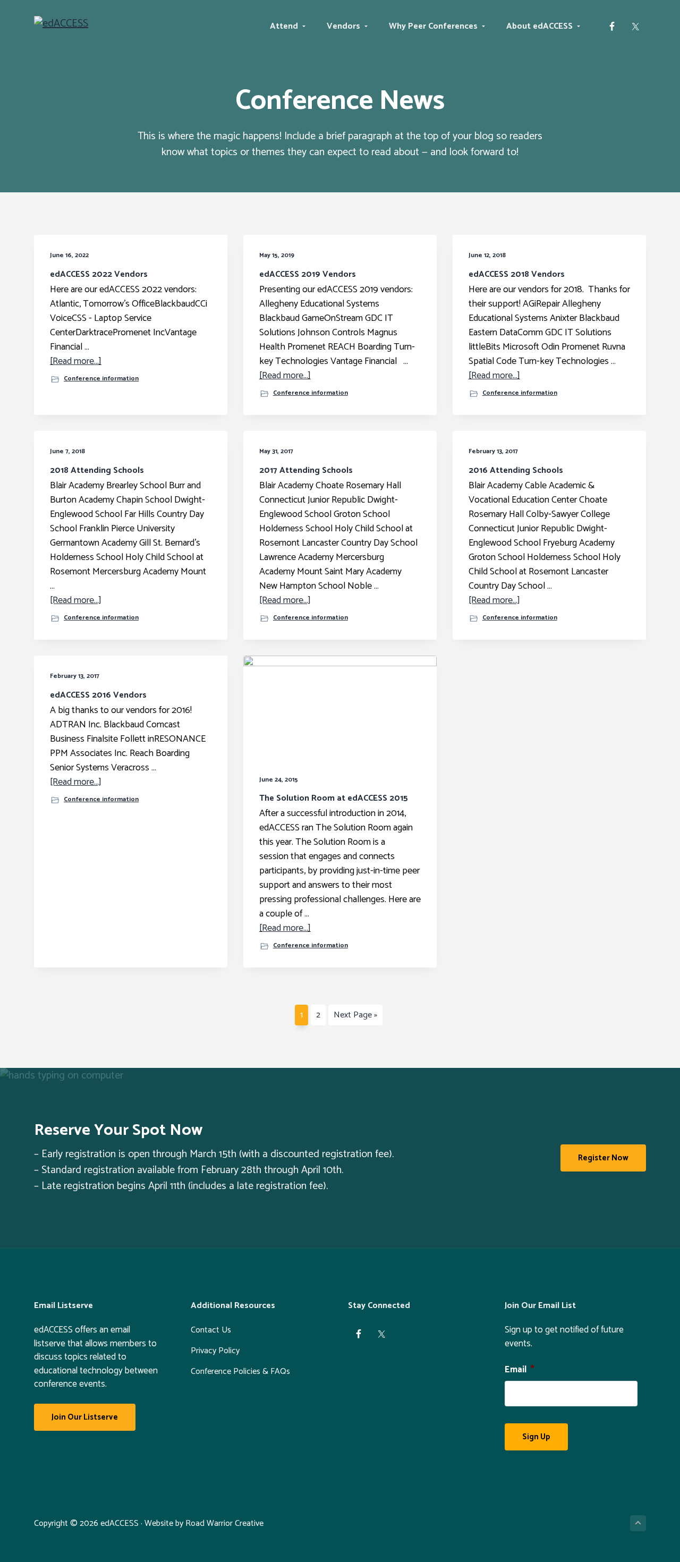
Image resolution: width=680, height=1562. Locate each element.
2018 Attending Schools (97, 470)
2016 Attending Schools (516, 470)
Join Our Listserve (85, 1417)
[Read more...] (75, 361)
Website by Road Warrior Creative (204, 1523)
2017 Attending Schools (306, 470)
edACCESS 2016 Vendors (98, 695)
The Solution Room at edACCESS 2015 (333, 798)
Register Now (603, 1158)
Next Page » (355, 1016)
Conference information (101, 379)
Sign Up (536, 1437)
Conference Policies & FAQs (240, 1372)
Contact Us (211, 1330)
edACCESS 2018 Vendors (517, 274)
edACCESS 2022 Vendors (99, 274)
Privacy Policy (215, 1351)
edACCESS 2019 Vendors (307, 274)
